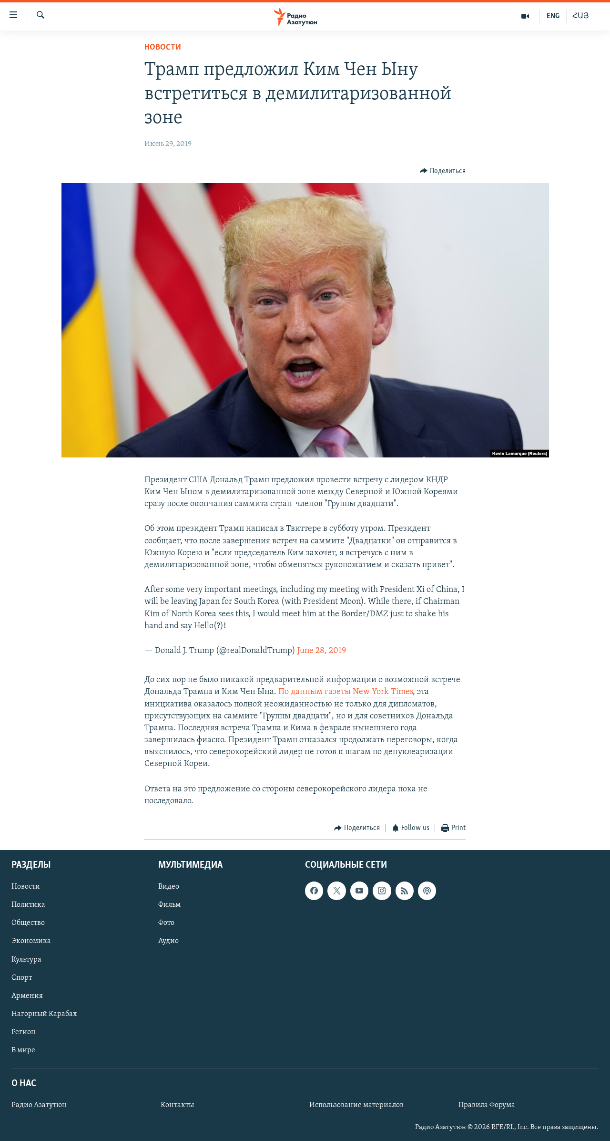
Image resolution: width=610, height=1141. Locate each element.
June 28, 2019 (321, 651)
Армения (27, 995)
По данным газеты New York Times (345, 692)
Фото (166, 923)
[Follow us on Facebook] (314, 891)
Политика (28, 905)
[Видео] (525, 16)
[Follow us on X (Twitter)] (336, 891)
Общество (28, 923)
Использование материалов (356, 1105)
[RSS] (405, 891)
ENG (553, 16)
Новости (162, 47)
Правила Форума (486, 1105)
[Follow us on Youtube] (359, 891)
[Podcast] (427, 891)
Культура (26, 959)
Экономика (31, 941)
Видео (168, 887)
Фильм (169, 905)
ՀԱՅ (580, 16)
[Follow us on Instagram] (382, 891)
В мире (23, 1050)
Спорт (21, 977)
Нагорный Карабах (44, 1013)
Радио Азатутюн (39, 1105)
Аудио (168, 941)
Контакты (177, 1105)
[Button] (443, 171)
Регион (23, 1032)
